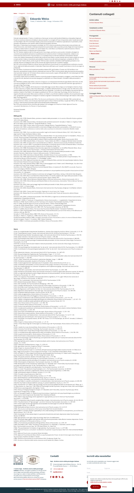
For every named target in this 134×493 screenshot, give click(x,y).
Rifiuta (104, 487)
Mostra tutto (95, 53)
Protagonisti (22, 13)
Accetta (95, 487)
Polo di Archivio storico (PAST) (31, 479)
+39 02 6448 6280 (58, 469)
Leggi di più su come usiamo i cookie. (101, 482)
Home (15, 13)
